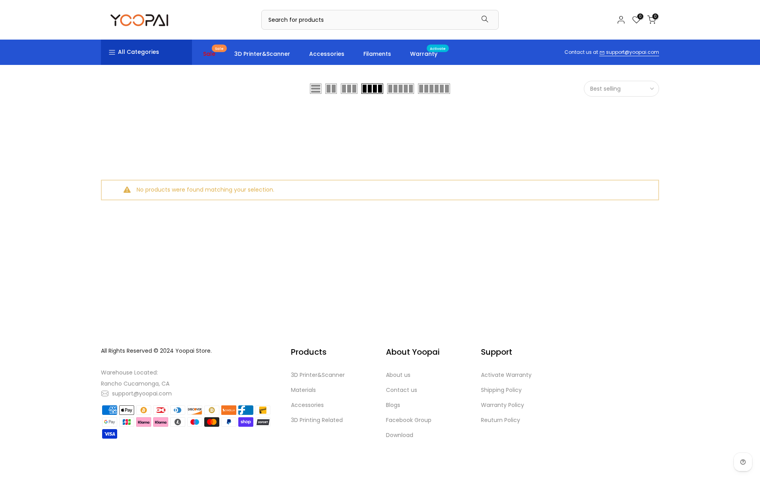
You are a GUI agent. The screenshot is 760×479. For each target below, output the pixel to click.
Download (399, 435)
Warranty (428, 53)
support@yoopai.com (632, 52)
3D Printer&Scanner (262, 54)
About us (398, 375)
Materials (303, 390)
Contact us (401, 390)
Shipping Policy (501, 390)
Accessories (326, 54)
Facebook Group (408, 420)
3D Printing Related (317, 420)
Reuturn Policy (500, 420)
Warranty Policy (502, 405)
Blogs (393, 405)
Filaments (377, 54)
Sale (213, 53)
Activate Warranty (506, 375)
